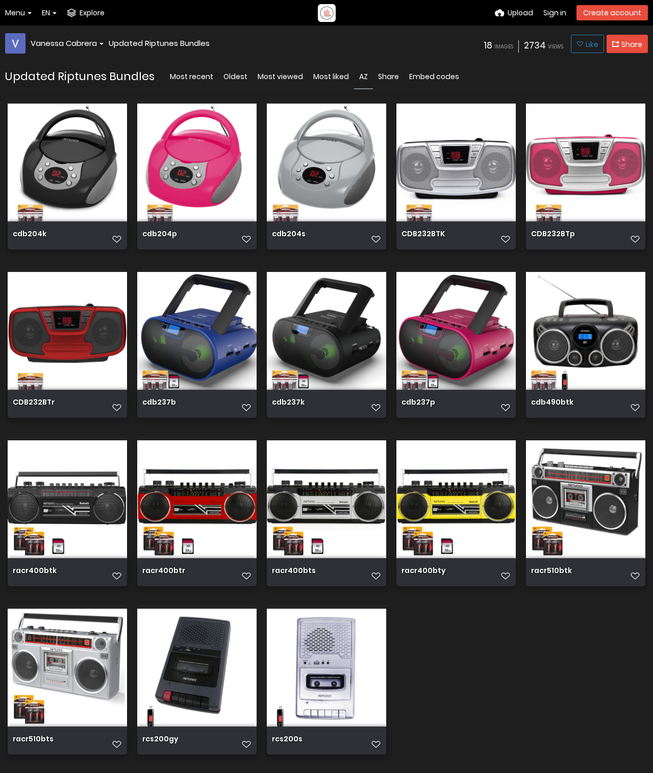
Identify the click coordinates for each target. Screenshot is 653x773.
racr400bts (294, 571)
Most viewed (280, 76)
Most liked (331, 76)
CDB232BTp (553, 234)
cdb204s (289, 234)
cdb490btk (552, 403)
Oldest (235, 76)
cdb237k (288, 403)
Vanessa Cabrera (64, 43)
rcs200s (287, 739)
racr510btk (551, 571)
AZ (363, 76)
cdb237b (159, 403)
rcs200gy (160, 739)
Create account (612, 13)
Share (388, 76)
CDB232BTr (34, 403)
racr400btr (163, 571)
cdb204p (159, 234)
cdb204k (29, 234)
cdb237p (418, 403)
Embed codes (434, 76)
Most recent (191, 76)
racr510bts (33, 739)
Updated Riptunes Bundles (159, 43)
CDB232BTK (423, 234)
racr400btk (35, 571)
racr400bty (423, 571)
